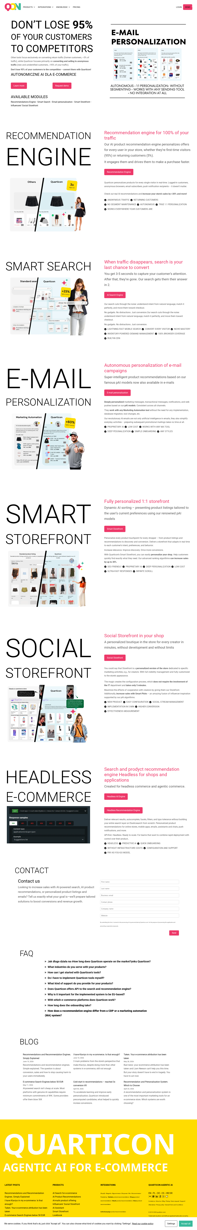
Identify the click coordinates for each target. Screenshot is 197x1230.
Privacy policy (160, 1205)
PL (154, 1193)
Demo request (175, 1201)
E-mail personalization (117, 392)
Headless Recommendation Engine (123, 810)
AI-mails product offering (64, 1200)
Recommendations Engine (23, 102)
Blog (163, 1201)
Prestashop (104, 1197)
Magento (108, 1193)
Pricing (168, 1201)
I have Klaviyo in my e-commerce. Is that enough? (96, 1054)
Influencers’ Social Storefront (24, 105)
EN (149, 1193)
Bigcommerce (116, 1193)
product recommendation (113, 1211)
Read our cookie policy (142, 1223)
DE (158, 1193)
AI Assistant (58, 1208)
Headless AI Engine (116, 796)
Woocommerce (136, 1193)
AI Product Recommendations (67, 1196)
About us (158, 1201)
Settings (171, 1223)
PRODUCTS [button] (28, 7)
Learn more (19, 85)
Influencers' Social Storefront (66, 1204)
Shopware (124, 1193)
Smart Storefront (82, 102)
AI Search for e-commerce (65, 1193)
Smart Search (43, 102)
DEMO (187, 7)
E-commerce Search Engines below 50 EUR (43, 1082)
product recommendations (118, 1197)
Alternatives (151, 1205)
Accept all (185, 1223)
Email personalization (62, 102)
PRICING (76, 7)
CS (163, 1193)
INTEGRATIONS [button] (44, 7)
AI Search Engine (115, 295)
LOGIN (179, 7)
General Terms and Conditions (174, 1205)
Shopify (103, 1193)
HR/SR (169, 1193)
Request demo (62, 85)
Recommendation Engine (119, 172)
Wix (129, 1193)
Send (174, 933)
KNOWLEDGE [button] (62, 7)
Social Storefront (115, 657)
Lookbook (57, 1215)
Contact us (151, 1201)
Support (182, 1201)
